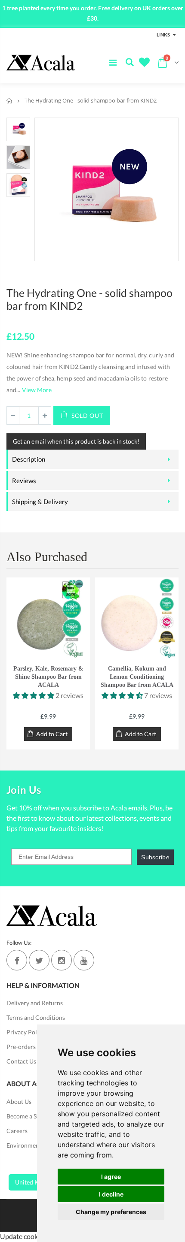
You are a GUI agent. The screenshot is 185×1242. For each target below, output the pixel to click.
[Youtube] (84, 960)
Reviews (24, 480)
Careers (17, 1130)
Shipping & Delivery (40, 501)
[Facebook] (16, 960)
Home (9, 100)
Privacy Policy (25, 1032)
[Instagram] (61, 960)
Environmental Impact (36, 1145)
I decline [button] (111, 1194)
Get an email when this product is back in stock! (76, 441)
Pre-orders (21, 1046)
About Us (18, 1101)
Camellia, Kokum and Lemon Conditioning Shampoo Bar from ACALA (137, 676)
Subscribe (155, 857)
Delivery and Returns (34, 1002)
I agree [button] (111, 1176)
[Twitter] (39, 960)
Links (163, 34)
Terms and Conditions (35, 1017)
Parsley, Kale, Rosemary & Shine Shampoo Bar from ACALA (48, 676)
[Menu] (113, 62)
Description (28, 459)
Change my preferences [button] (111, 1211)
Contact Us (21, 1061)
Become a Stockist (30, 1116)
